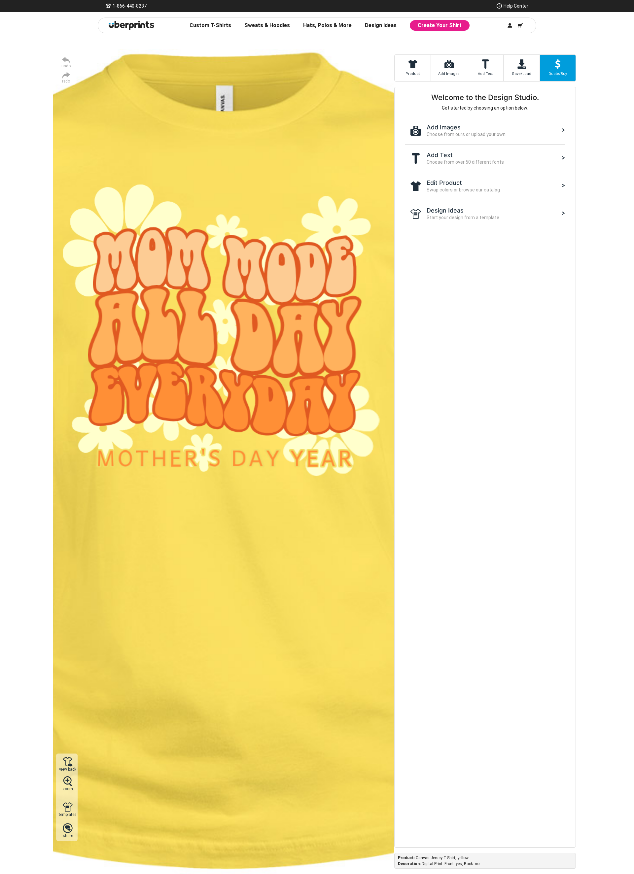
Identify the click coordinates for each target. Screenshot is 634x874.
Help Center (516, 6)
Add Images (449, 74)
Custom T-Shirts (210, 25)
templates (68, 814)
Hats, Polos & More (327, 25)
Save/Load (521, 74)
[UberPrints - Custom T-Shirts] (131, 25)
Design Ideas (381, 25)
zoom (67, 789)
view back (67, 769)
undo (66, 66)
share (68, 835)
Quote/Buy (557, 74)
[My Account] (510, 25)
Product (412, 74)
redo (66, 81)
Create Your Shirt (440, 25)
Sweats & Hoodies (267, 25)
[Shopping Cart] (520, 25)
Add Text (485, 74)
